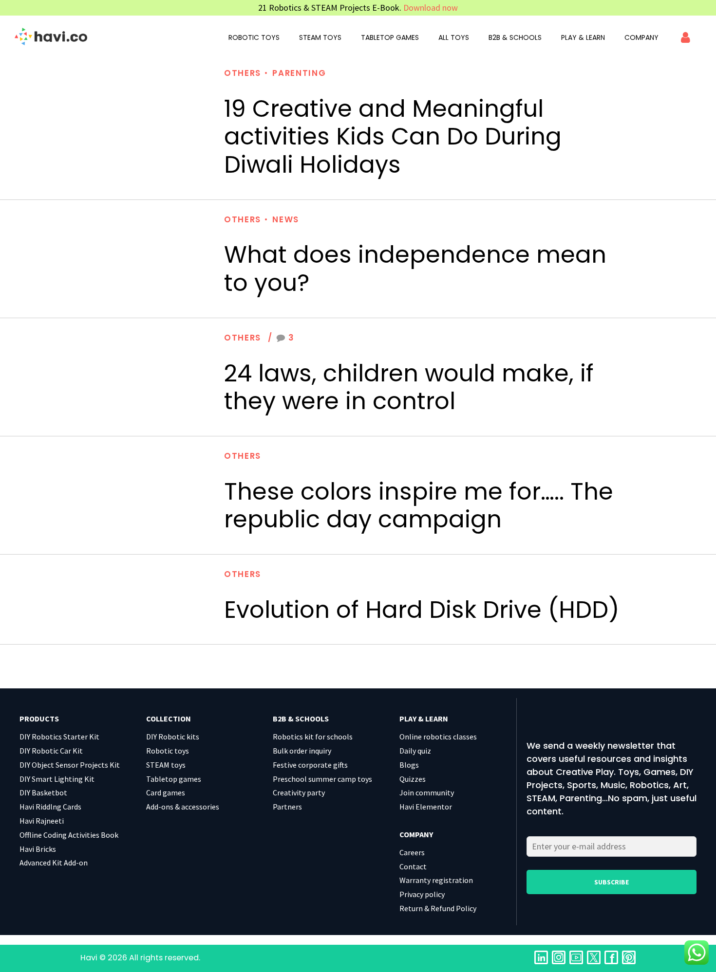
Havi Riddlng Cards (50, 806)
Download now (430, 7)
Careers (412, 852)
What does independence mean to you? (415, 268)
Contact (413, 866)
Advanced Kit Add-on (53, 862)
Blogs (409, 765)
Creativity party (299, 792)
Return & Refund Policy (437, 908)
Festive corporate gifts (310, 765)
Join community (426, 792)
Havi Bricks (37, 849)
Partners (287, 806)
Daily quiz (415, 751)
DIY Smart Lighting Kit (56, 779)
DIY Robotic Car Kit (51, 751)
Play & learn (583, 37)
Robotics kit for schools (313, 736)
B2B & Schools (515, 37)
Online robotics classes (438, 736)
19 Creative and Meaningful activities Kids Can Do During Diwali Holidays (393, 136)
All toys (453, 37)
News (285, 220)
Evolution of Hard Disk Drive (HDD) (422, 610)
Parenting (299, 73)
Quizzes (412, 779)
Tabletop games (390, 37)
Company (641, 37)
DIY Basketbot (43, 792)
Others (242, 73)
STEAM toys (320, 37)
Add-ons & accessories (182, 806)
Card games (165, 792)
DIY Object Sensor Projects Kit (69, 765)
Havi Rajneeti (41, 821)
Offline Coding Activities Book (68, 835)
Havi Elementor (425, 806)
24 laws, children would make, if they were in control (409, 387)
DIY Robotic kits (172, 736)
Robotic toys (254, 37)
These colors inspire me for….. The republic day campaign (418, 505)
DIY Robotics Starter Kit (59, 736)
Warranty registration (436, 880)
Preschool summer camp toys (322, 779)
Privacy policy (422, 894)
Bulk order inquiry (302, 751)
